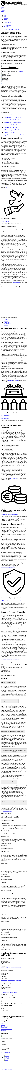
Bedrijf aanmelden (5, 1026)
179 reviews (20, 71)
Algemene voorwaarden (6, 1029)
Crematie (6, 27)
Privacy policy (4, 1027)
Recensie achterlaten (5, 1030)
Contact (2, 11)
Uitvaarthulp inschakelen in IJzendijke (10, 659)
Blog (2, 8)
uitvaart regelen (8, 187)
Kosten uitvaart (7, 23)
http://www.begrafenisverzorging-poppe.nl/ (11, 980)
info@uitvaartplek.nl (5, 1052)
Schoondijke (6, 322)
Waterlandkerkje (7, 323)
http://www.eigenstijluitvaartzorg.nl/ (9, 992)
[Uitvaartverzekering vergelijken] (14, 595)
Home (2, 7)
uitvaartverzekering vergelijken (8, 567)
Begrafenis (6, 26)
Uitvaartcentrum (7, 25)
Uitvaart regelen (7, 22)
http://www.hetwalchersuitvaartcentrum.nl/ (11, 967)
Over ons (3, 10)
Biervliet (6, 321)
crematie (17, 380)
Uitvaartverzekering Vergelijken (11, 29)
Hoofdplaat (6, 319)
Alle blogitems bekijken (6, 1069)
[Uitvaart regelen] (14, 215)
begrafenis (10, 380)
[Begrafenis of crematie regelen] (14, 409)
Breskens (6, 325)
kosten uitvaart (13, 478)
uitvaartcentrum (16, 282)
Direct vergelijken (7, 811)
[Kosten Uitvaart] (14, 507)
